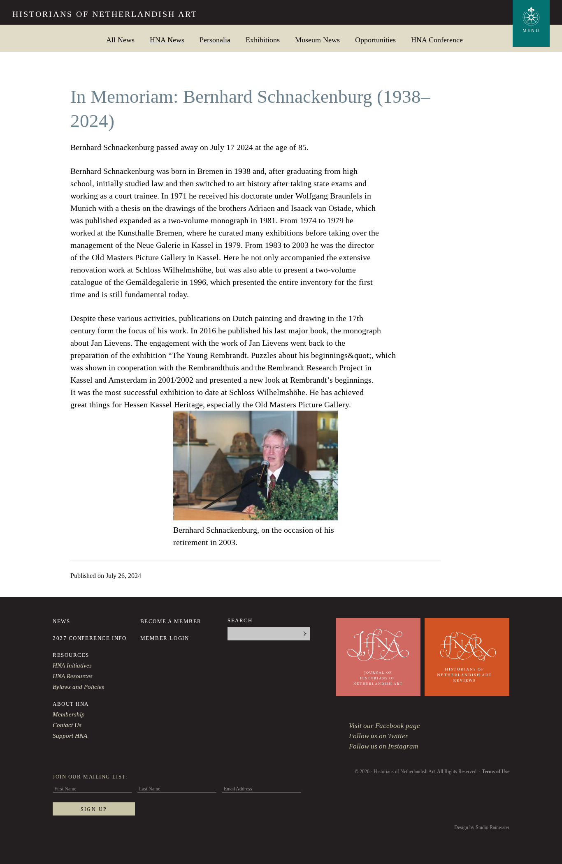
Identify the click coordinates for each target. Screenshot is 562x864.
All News (120, 40)
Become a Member (171, 621)
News (61, 621)
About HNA (71, 704)
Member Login (164, 638)
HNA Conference (437, 40)
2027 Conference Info (89, 638)
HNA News (167, 40)
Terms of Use (495, 771)
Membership (69, 714)
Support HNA (70, 735)
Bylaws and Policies (78, 687)
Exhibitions (263, 40)
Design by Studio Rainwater (481, 827)
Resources (71, 655)
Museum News (317, 40)
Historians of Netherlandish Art (104, 14)
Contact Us (67, 725)
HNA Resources (73, 676)
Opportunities (375, 40)
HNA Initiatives (72, 665)
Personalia (215, 40)
